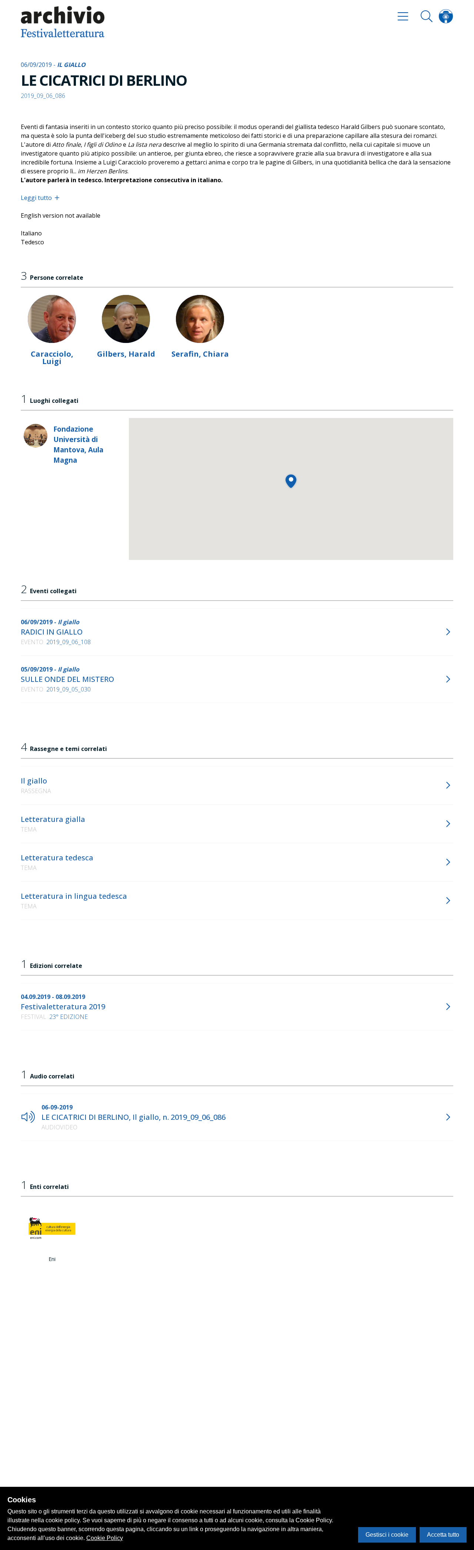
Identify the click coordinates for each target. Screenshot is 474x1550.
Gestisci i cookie (386, 1535)
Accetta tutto (443, 1535)
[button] (291, 481)
